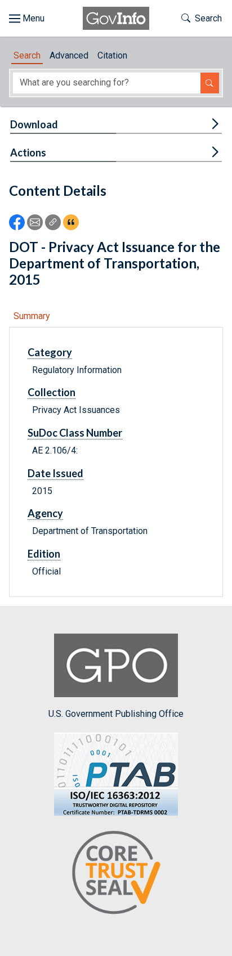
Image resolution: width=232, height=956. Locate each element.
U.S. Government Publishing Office (116, 713)
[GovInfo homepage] (116, 18)
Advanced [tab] (69, 55)
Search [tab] (27, 55)
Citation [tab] (112, 55)
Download (34, 124)
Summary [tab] (32, 316)
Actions (28, 152)
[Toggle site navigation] (26, 18)
